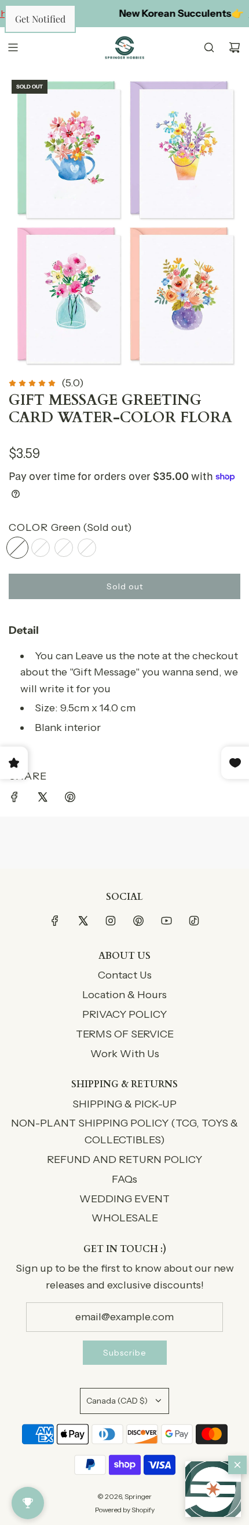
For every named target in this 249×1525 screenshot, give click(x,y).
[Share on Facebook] (14, 799)
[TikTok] (194, 920)
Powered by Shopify (125, 1509)
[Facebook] (55, 920)
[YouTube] (166, 920)
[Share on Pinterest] (70, 799)
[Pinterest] (138, 920)
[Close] (237, 1465)
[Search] (209, 47)
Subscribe (125, 1352)
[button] (213, 1489)
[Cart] (234, 47)
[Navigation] (12, 47)
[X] (83, 920)
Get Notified (40, 19)
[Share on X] (42, 799)
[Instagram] (110, 920)
